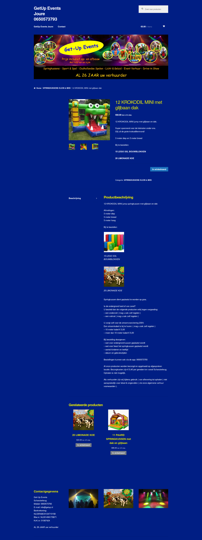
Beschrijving (75, 198)
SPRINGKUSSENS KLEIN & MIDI (56, 88)
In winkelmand (159, 169)
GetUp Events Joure (43, 26)
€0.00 (146, 26)
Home (38, 88)
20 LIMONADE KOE (124, 158)
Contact (61, 26)
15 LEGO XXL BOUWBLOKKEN (130, 151)
